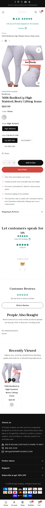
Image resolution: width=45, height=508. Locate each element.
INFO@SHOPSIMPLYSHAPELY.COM (19, 451)
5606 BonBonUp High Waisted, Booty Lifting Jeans (11, 391)
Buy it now (22, 169)
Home (4, 33)
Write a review (22, 305)
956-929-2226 (11, 448)
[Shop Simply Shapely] (22, 12)
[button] (5, 91)
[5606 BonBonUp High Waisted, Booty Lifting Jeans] (12, 373)
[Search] (35, 12)
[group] (22, 66)
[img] (22, 236)
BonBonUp (6, 94)
